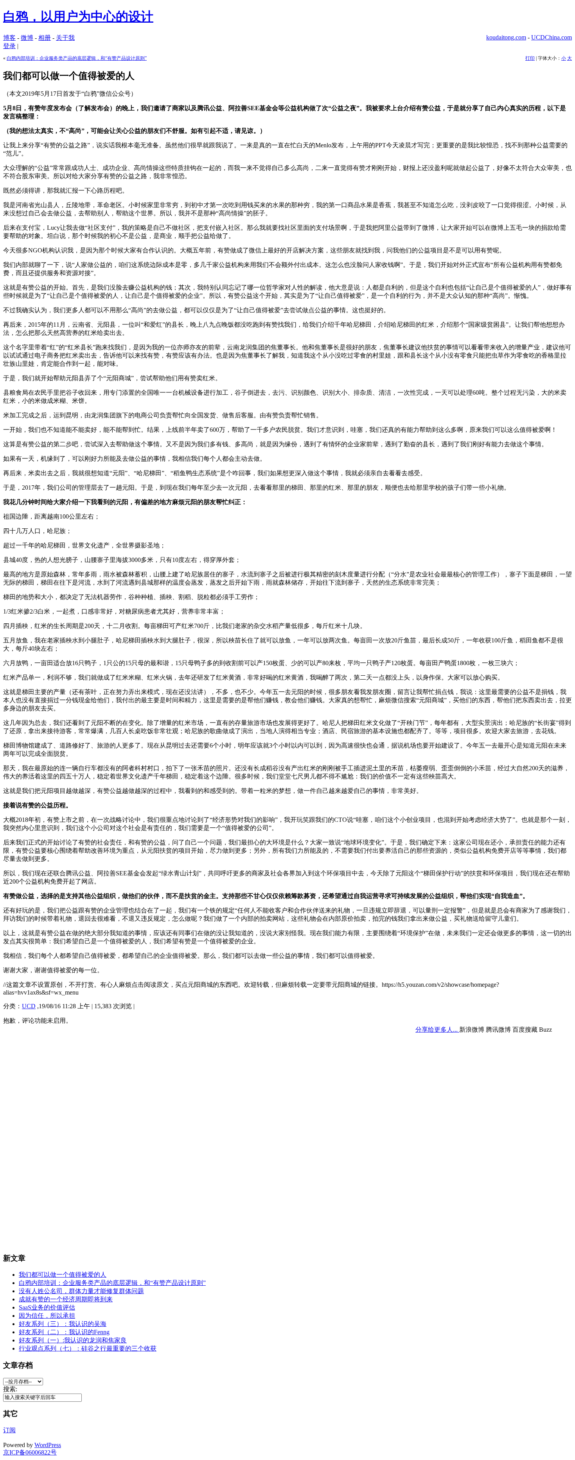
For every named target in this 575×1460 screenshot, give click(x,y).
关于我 (65, 37)
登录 (9, 46)
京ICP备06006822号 (30, 1452)
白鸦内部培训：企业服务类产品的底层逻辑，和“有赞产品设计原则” (77, 58)
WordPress (47, 1445)
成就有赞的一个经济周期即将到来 (66, 1299)
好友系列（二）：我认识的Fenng (64, 1332)
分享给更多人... (437, 1029)
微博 (27, 37)
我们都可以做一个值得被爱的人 (62, 1274)
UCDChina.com (551, 37)
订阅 (9, 1430)
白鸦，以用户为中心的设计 (78, 16)
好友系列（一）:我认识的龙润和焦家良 (73, 1340)
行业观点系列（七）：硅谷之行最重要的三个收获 (87, 1348)
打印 (530, 58)
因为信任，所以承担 (47, 1315)
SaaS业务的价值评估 (47, 1307)
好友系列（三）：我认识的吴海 (62, 1323)
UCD (29, 1006)
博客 (9, 37)
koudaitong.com (506, 37)
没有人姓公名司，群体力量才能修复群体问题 (81, 1291)
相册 (44, 37)
